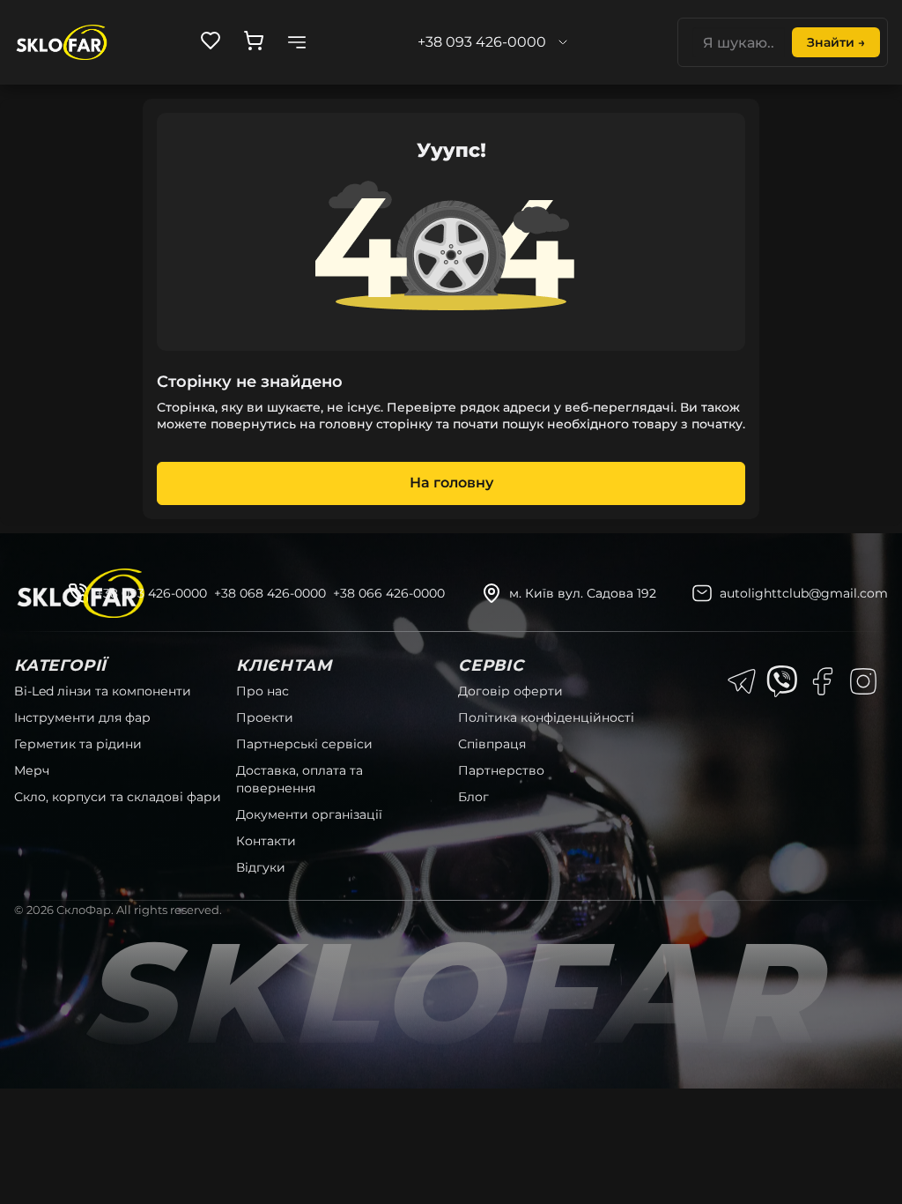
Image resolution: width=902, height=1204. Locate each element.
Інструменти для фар (82, 717)
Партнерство (501, 770)
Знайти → (836, 42)
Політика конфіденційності (546, 717)
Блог (473, 797)
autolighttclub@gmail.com (804, 593)
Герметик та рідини (78, 744)
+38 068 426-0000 (270, 593)
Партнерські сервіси (304, 744)
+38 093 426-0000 (151, 593)
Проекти (264, 717)
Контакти (266, 841)
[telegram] (742, 681)
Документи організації (309, 814)
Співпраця (492, 744)
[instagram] (863, 681)
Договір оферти (510, 691)
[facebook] (823, 681)
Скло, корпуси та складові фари (117, 797)
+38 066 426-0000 (389, 593)
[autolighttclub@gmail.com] (702, 593)
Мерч (31, 770)
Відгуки (260, 867)
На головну (451, 482)
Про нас (262, 691)
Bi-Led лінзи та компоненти (102, 691)
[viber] (782, 681)
